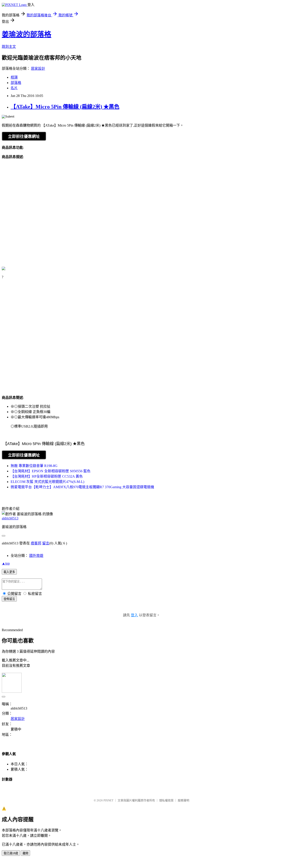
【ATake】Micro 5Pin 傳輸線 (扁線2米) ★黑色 (65, 107)
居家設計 (38, 68)
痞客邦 (36, 543)
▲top (6, 563)
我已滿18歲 (11, 853)
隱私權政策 (166, 800)
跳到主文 (9, 46)
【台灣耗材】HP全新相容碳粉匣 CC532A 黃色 (47, 476)
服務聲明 (183, 800)
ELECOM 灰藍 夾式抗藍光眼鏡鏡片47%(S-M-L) (47, 482)
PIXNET (108, 800)
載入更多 (9, 572)
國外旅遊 (36, 555)
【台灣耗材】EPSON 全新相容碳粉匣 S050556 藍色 (50, 471)
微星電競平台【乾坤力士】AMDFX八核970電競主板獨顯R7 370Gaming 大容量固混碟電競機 (82, 487)
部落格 (16, 83)
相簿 (14, 77)
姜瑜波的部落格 (26, 34)
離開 (25, 853)
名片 (14, 88)
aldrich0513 (10, 518)
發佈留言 (9, 599)
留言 (45, 543)
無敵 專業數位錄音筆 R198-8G (34, 466)
